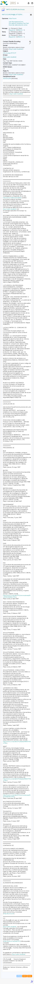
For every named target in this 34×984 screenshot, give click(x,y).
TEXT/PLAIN (7, 78)
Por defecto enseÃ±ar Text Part (19, 23)
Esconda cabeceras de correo (18, 25)
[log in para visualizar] (16, 49)
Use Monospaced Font (16, 22)
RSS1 (24, 976)
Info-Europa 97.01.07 (9, 53)
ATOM (19, 976)
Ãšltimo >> (21, 30)
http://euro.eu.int (8, 913)
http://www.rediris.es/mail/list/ (12, 198)
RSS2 (29, 976)
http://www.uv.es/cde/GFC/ (11, 941)
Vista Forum (13, 18)
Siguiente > (12, 30)
